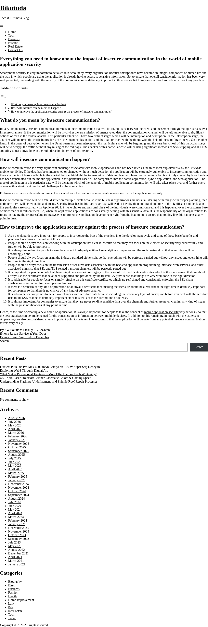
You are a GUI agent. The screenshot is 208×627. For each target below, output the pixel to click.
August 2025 (16, 454)
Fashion (13, 42)
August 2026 (16, 418)
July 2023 (14, 542)
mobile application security (161, 312)
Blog (11, 585)
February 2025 (17, 476)
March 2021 (16, 560)
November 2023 (18, 531)
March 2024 (16, 517)
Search (4, 341)
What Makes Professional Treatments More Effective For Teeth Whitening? (48, 374)
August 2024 (16, 498)
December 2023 (18, 527)
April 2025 (15, 469)
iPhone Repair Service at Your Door (23, 333)
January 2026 (16, 440)
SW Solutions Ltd (16, 330)
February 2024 (17, 520)
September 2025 (18, 451)
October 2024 (17, 491)
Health (12, 596)
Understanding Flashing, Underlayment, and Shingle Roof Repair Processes (48, 381)
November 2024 (18, 487)
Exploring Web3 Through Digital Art (24, 370)
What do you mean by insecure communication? (38, 104)
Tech (11, 35)
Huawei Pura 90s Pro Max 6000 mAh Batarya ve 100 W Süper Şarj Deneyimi (50, 367)
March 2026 (16, 432)
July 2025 (14, 458)
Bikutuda (13, 8)
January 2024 (16, 524)
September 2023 (18, 538)
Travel (12, 618)
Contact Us (15, 50)
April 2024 (15, 513)
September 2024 (18, 495)
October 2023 (17, 535)
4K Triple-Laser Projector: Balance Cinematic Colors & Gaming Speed (45, 378)
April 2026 (15, 429)
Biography (15, 581)
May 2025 (14, 465)
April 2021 (15, 557)
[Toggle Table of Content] (3, 97)
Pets (10, 607)
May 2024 (14, 509)
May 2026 (14, 425)
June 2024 (14, 506)
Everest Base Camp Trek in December (24, 337)
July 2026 (14, 421)
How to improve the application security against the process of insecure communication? (62, 111)
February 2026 (17, 436)
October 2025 (17, 447)
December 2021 (18, 553)
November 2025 (18, 443)
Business (14, 39)
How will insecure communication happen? (36, 108)
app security (84, 150)
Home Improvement (21, 600)
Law (11, 603)
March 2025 (16, 473)
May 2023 (14, 546)
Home (12, 32)
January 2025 (16, 480)
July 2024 (14, 502)
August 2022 (16, 549)
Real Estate (15, 46)
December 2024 (18, 484)
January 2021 (16, 564)
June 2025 (14, 462)
